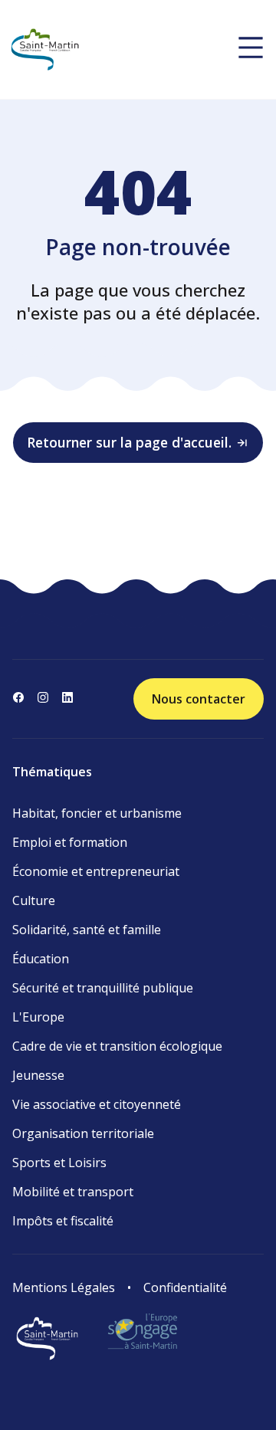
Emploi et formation (69, 842)
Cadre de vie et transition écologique (117, 1046)
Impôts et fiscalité (62, 1220)
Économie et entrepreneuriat (95, 871)
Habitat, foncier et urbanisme (97, 813)
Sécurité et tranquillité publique (102, 987)
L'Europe (38, 1017)
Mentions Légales (63, 1287)
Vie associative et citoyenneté (96, 1104)
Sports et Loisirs (59, 1162)
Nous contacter (198, 698)
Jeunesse (38, 1075)
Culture (33, 900)
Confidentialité (185, 1287)
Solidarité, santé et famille (86, 929)
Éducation (40, 958)
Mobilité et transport (72, 1191)
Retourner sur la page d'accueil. (129, 442)
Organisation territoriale (83, 1133)
